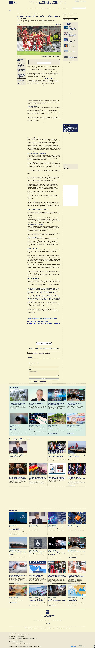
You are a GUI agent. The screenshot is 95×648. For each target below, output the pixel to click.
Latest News (13, 511)
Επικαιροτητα (19, 24)
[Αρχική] (13, 2)
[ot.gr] (48, 3)
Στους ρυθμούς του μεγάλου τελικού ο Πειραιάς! (38, 321)
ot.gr (17, 13)
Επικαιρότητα (21, 13)
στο (41, 348)
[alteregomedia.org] (73, 646)
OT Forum (77, 1)
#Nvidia (54, 8)
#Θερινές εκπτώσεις (48, 8)
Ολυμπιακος (41, 352)
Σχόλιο (30, 369)
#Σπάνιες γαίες (36, 8)
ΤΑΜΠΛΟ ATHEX (66, 168)
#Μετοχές (58, 8)
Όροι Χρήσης (36, 381)
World (54, 5)
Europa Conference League (33, 352)
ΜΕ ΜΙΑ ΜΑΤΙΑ (66, 166)
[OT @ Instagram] (83, 1)
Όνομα (30, 365)
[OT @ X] (81, 1)
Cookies (94, 646)
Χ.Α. (10, 10)
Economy (50, 5)
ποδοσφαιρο (47, 352)
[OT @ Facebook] (80, 1)
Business (45, 5)
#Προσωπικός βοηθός (64, 8)
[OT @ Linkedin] (85, 1)
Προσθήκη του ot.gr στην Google (44, 62)
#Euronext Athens (30, 8)
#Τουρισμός (42, 8)
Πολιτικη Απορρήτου (43, 381)
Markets (41, 5)
